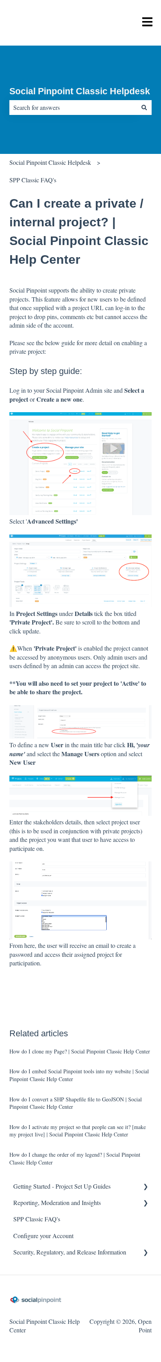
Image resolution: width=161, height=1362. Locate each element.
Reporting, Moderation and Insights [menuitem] (57, 1202)
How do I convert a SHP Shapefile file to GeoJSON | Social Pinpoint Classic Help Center (75, 1103)
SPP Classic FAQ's (32, 180)
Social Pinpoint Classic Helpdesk (79, 91)
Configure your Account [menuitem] (43, 1235)
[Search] (144, 107)
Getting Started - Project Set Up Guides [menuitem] (62, 1186)
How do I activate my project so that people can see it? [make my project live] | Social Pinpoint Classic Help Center (77, 1130)
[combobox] (73, 107)
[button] (145, 1187)
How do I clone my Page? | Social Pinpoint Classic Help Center (79, 1051)
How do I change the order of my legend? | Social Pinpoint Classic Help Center (74, 1158)
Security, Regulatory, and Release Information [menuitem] (69, 1252)
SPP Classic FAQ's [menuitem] (36, 1219)
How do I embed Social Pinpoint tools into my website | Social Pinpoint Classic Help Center (79, 1075)
